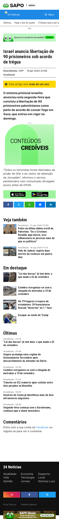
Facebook (42, 427)
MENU (32, 5)
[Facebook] (29, 495)
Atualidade (9, 74)
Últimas (10, 333)
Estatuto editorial (29, 504)
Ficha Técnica (9, 504)
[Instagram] (11, 495)
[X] (47, 495)
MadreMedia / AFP (13, 70)
